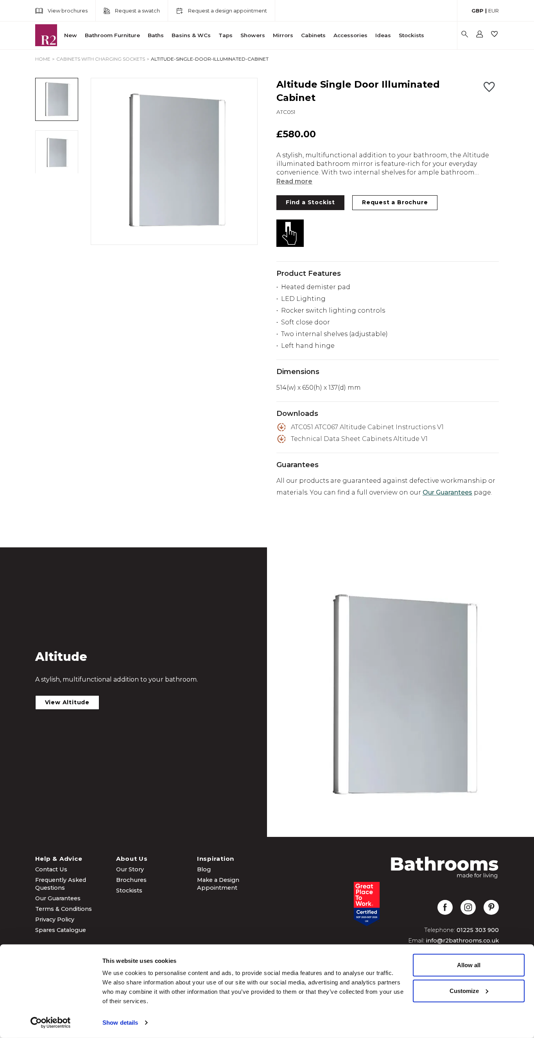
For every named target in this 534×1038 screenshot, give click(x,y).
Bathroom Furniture (112, 35)
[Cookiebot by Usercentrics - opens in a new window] (50, 1023)
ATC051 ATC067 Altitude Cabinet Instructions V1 (367, 427)
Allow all (468, 965)
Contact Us (51, 869)
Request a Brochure (395, 202)
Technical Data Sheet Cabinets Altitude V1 (359, 439)
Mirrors (283, 35)
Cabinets (313, 35)
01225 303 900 (478, 930)
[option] (174, 161)
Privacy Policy (54, 919)
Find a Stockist (310, 202)
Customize (464, 990)
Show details (120, 1022)
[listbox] (174, 161)
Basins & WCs (191, 35)
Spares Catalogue (60, 930)
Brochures (131, 879)
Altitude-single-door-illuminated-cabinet (210, 59)
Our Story (130, 869)
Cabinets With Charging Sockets (100, 59)
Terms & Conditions (63, 908)
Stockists (411, 35)
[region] (174, 161)
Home (42, 59)
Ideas (383, 35)
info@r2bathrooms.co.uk (462, 940)
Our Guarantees (447, 492)
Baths (156, 35)
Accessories (350, 35)
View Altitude (67, 702)
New (70, 35)
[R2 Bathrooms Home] (46, 35)
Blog (204, 869)
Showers (252, 35)
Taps (226, 35)
